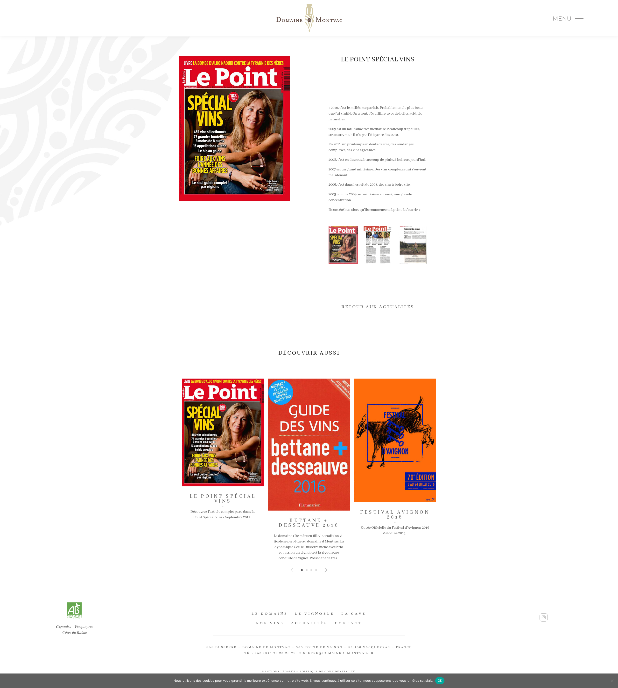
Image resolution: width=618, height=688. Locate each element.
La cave (353, 614)
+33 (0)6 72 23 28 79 (275, 653)
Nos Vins (270, 623)
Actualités (309, 623)
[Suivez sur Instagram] (544, 617)
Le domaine (270, 614)
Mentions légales (278, 671)
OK (440, 680)
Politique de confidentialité (328, 671)
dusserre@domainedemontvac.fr (335, 653)
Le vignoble (314, 614)
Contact (348, 623)
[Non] (612, 680)
